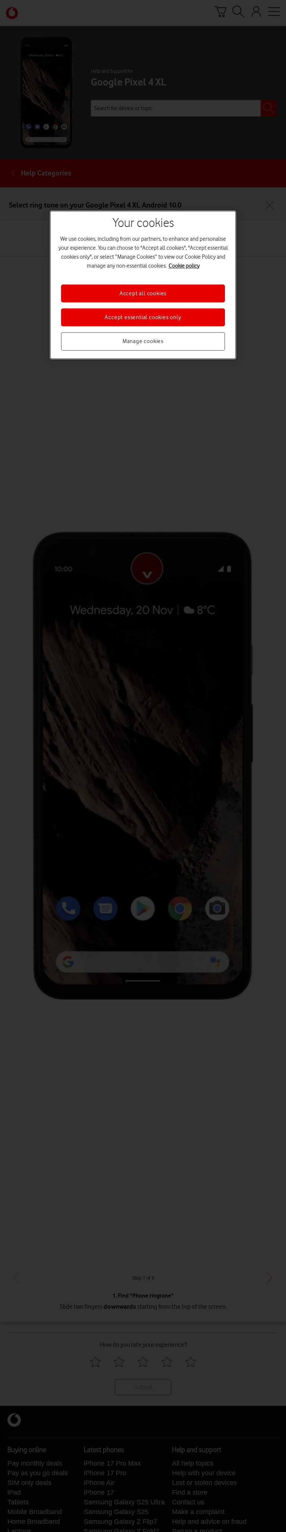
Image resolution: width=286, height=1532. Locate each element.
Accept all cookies (143, 293)
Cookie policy (184, 265)
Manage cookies (143, 341)
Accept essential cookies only (143, 317)
